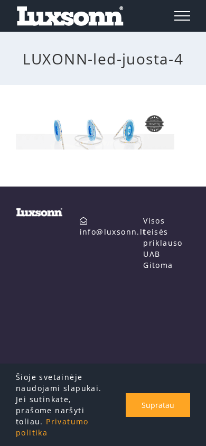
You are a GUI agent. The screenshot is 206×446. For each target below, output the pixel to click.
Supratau (158, 405)
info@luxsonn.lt (113, 232)
